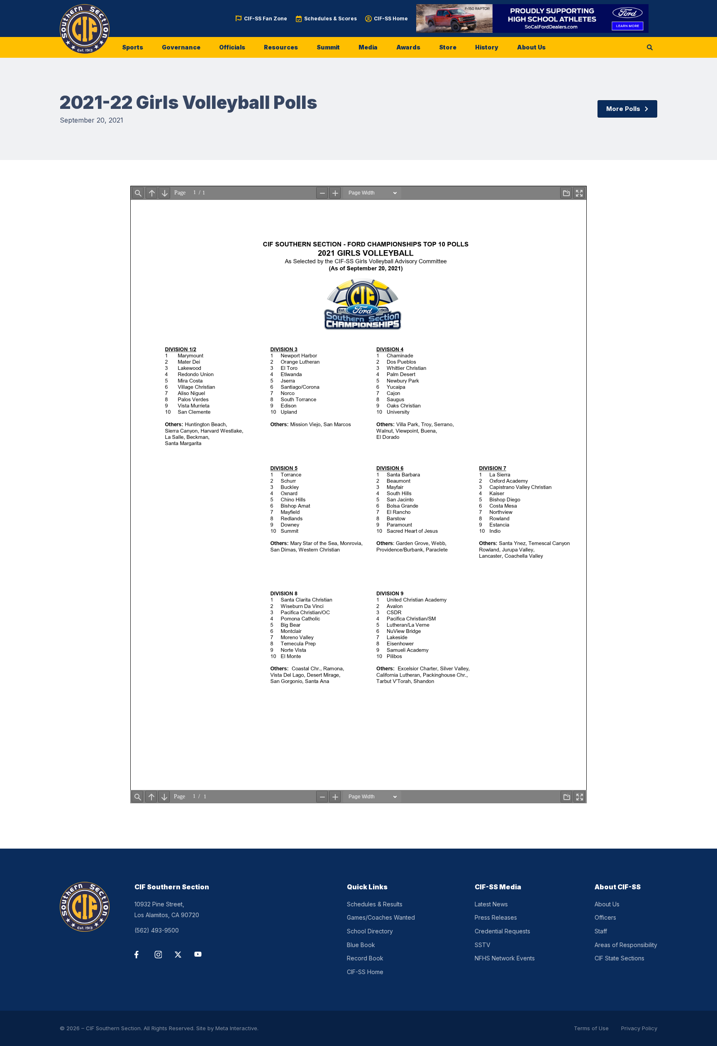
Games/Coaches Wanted (381, 917)
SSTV (482, 944)
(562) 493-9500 (156, 930)
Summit (328, 47)
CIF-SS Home (391, 18)
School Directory (370, 931)
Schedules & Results (374, 904)
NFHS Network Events (505, 958)
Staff (601, 931)
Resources (281, 47)
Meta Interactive (236, 1028)
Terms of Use (591, 1028)
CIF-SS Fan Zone (265, 18)
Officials (232, 47)
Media (368, 47)
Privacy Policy (639, 1028)
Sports (132, 47)
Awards (408, 47)
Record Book (365, 958)
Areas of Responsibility (626, 944)
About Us (531, 47)
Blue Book (361, 944)
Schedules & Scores (330, 18)
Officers (605, 917)
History (486, 47)
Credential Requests (502, 931)
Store (447, 47)
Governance (181, 47)
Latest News (491, 904)
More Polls (623, 109)
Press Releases (496, 917)
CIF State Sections (619, 958)
